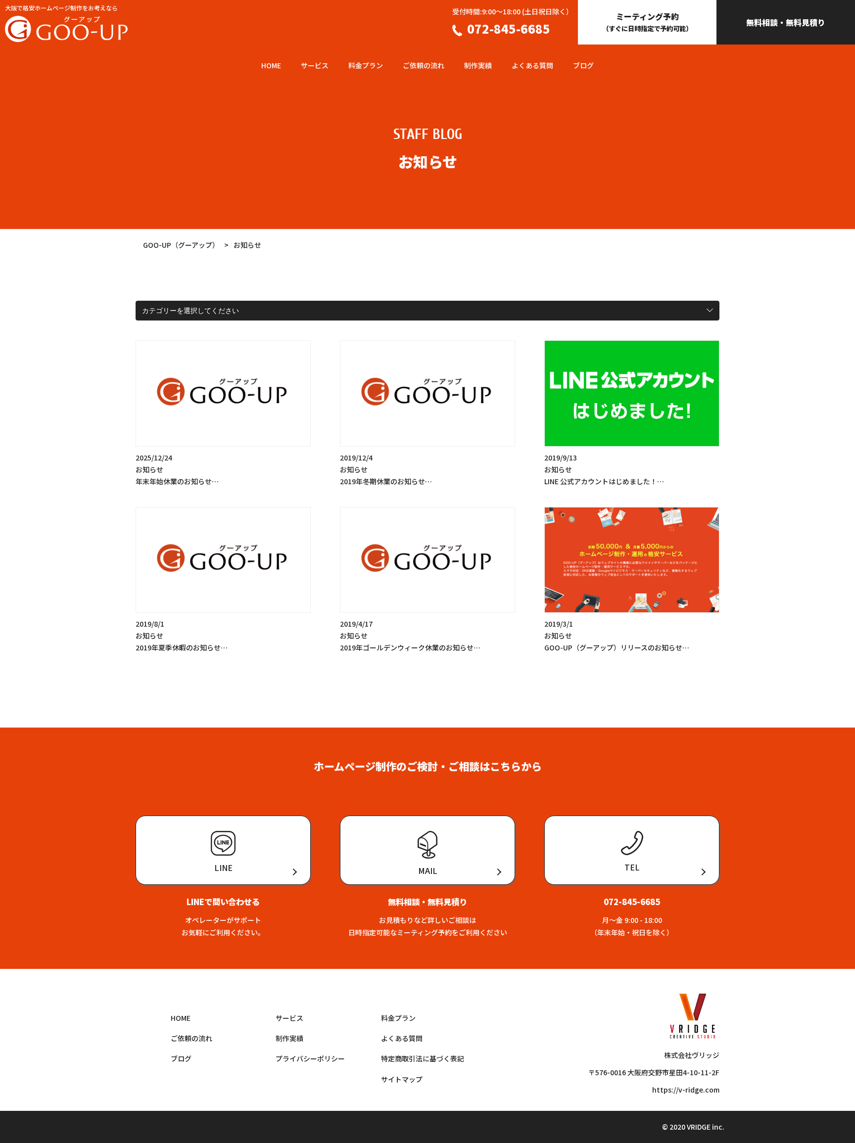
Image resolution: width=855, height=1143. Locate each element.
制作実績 (478, 65)
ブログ (583, 65)
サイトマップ (402, 1079)
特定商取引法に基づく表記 (422, 1058)
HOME (271, 65)
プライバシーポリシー (310, 1058)
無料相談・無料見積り (785, 22)
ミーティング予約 (647, 21)
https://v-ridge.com (685, 1090)
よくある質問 (532, 65)
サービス (315, 65)
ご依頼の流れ (423, 65)
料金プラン (365, 65)
